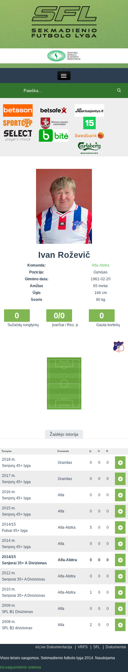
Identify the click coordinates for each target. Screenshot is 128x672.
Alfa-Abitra (100, 265)
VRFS (83, 647)
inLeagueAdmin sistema (20, 667)
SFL (96, 647)
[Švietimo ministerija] (64, 55)
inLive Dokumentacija (53, 647)
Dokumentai (116, 647)
